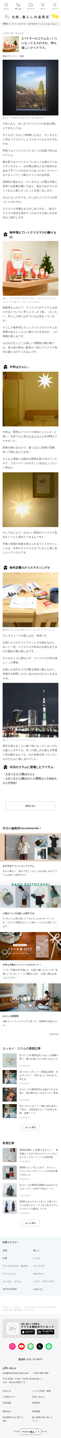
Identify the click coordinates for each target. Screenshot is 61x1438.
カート (42, 9)
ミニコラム (16, 1307)
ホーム (6, 9)
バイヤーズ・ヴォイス (13, 33)
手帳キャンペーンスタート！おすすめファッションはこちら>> (30, 24)
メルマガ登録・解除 (41, 1391)
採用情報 (36, 1411)
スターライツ (36, 436)
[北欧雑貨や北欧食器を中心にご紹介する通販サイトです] (30, 16)
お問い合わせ (38, 1397)
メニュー (55, 9)
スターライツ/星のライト (20, 774)
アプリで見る (28, 1432)
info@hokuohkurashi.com (15, 1373)
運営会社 (7, 1411)
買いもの (18, 9)
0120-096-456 (41, 1373)
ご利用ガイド (9, 1397)
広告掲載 (7, 1402)
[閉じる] (38, 1432)
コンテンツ (31, 9)
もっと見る (30, 1127)
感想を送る (30, 806)
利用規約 (36, 1402)
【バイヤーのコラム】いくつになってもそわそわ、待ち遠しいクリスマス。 (39, 43)
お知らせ (7, 1391)
